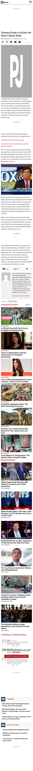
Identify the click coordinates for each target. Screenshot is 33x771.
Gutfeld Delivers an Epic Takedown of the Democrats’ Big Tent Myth (16, 542)
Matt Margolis (5, 488)
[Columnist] (7, 277)
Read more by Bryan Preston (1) (21, 296)
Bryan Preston (5, 39)
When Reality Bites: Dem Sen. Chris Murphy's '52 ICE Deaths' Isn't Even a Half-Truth (16, 513)
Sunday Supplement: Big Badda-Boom (16, 730)
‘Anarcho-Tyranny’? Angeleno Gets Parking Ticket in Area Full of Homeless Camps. (16, 597)
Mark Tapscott (5, 517)
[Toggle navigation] (30, 2)
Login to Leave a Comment (16, 656)
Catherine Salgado (7, 601)
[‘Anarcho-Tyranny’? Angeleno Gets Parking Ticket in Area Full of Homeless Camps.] (16, 584)
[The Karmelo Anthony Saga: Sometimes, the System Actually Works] (16, 613)
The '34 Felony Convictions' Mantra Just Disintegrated (16, 569)
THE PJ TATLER (12, 301)
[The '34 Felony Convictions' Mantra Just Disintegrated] (16, 557)
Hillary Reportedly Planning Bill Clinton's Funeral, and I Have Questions (14, 484)
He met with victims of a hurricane (12, 140)
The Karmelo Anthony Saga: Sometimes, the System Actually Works (15, 626)
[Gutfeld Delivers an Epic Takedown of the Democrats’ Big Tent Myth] (16, 530)
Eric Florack (5, 572)
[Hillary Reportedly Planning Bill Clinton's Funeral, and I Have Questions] (16, 471)
